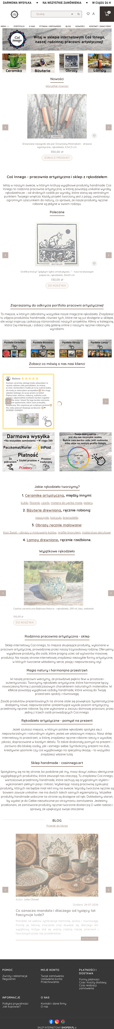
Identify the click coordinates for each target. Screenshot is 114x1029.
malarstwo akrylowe (96, 532)
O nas (44, 1006)
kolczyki (55, 517)
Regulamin (9, 979)
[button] (78, 14)
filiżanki (35, 503)
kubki (24, 503)
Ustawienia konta (51, 979)
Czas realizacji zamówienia (88, 987)
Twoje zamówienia (52, 976)
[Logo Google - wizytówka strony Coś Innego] (63, 1021)
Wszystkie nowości (57, 86)
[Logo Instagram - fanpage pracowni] (57, 1021)
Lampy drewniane (42, 540)
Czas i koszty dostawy (92, 982)
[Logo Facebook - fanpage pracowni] (51, 1021)
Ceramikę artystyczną (44, 495)
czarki (45, 503)
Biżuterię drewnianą (44, 510)
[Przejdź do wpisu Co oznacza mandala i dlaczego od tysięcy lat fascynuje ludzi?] (57, 865)
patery (88, 503)
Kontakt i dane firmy (53, 1003)
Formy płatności (89, 979)
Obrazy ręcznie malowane (58, 525)
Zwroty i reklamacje (14, 976)
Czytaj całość (89, 939)
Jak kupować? (11, 1006)
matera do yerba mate (66, 503)
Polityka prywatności (15, 1003)
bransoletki (70, 517)
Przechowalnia (50, 982)
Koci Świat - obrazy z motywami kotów (29, 532)
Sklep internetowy (56, 1027)
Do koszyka (57, 285)
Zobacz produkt (57, 157)
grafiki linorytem (69, 532)
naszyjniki (42, 517)
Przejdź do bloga (57, 825)
